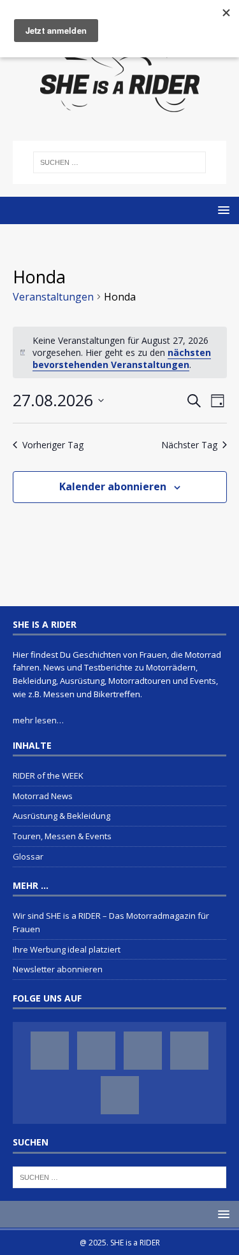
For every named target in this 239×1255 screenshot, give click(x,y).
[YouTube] (189, 1051)
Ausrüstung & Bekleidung (61, 815)
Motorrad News (43, 796)
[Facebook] (50, 1051)
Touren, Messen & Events (62, 836)
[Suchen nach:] (120, 162)
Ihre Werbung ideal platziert (66, 949)
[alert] (120, 353)
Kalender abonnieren (112, 486)
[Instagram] (96, 1051)
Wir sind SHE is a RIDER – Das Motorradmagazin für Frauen (111, 922)
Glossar (28, 856)
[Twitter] (143, 1051)
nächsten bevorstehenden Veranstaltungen (122, 358)
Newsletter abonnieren (58, 969)
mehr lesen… (38, 720)
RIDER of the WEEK (48, 775)
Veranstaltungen (53, 297)
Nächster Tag (189, 445)
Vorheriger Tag (52, 445)
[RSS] (120, 1095)
